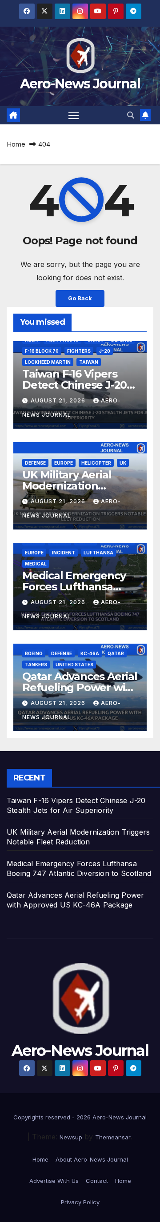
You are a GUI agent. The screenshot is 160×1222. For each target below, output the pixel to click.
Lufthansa (98, 552)
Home (16, 144)
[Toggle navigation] (74, 115)
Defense (35, 463)
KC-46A (89, 653)
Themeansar (113, 1137)
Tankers (36, 664)
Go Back (80, 298)
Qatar (116, 653)
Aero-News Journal (80, 84)
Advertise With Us (54, 1180)
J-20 (104, 351)
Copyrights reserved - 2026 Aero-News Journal (80, 1117)
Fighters (79, 351)
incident (63, 552)
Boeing (34, 653)
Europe (63, 463)
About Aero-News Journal (92, 1159)
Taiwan (88, 362)
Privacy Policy (80, 1202)
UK (123, 463)
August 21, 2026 (59, 400)
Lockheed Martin (48, 362)
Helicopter (96, 463)
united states (74, 664)
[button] (130, 115)
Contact (97, 1180)
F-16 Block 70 (42, 351)
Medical (36, 563)
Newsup (71, 1137)
